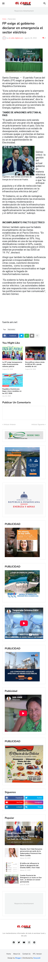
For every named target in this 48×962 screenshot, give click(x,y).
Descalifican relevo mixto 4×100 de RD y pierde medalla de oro (35, 364)
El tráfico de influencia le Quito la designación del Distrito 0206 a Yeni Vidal (30, 865)
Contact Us (26, 954)
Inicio (4, 19)
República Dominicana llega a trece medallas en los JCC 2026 (11, 391)
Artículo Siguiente (37, 424)
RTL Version (37, 954)
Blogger (18, 958)
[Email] (32, 336)
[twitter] (19, 942)
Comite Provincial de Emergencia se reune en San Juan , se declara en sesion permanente (31, 878)
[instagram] (29, 942)
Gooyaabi (36, 958)
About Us (16, 954)
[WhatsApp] (26, 336)
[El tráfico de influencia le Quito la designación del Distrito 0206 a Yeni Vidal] (12, 867)
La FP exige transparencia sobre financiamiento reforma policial (12, 364)
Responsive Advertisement (24, 11)
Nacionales (12, 19)
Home (8, 954)
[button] (3, 4)
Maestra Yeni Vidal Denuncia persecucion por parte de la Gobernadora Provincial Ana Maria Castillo (31, 852)
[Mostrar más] (37, 336)
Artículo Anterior (10, 424)
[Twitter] (21, 336)
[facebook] (14, 942)
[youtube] (24, 942)
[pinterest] (34, 942)
